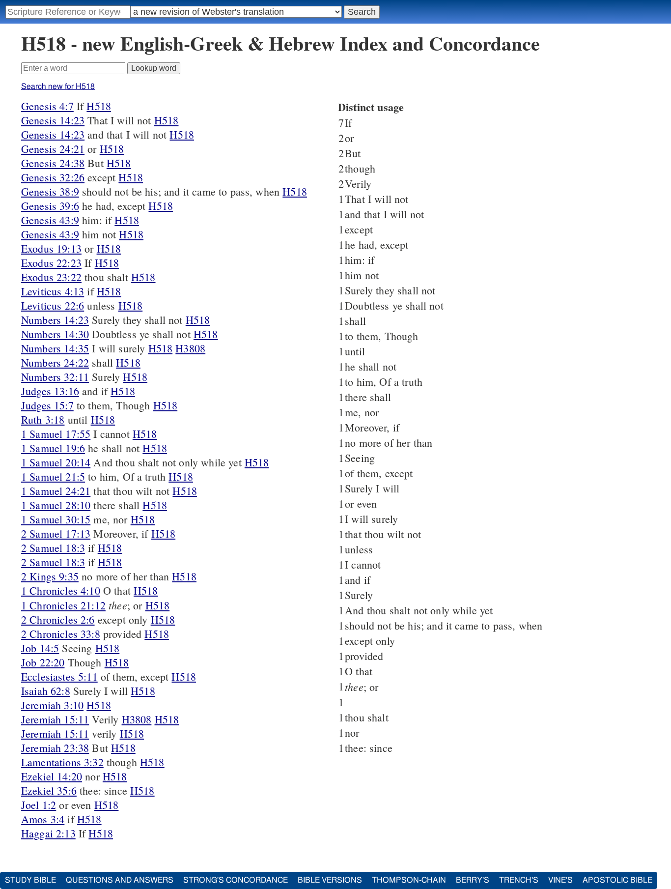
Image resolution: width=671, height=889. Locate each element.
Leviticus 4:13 (52, 291)
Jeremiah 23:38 (55, 748)
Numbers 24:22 (55, 362)
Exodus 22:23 (51, 263)
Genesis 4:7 (47, 106)
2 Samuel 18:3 (53, 548)
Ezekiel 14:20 (51, 776)
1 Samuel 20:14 (55, 462)
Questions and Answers (119, 880)
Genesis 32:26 (52, 177)
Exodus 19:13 (51, 248)
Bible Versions (330, 880)
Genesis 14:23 (52, 120)
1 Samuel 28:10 (55, 505)
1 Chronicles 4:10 (60, 590)
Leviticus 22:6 (52, 305)
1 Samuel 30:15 (55, 519)
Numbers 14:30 (55, 334)
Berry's (472, 880)
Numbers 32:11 (55, 377)
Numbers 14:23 (55, 320)
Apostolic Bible (617, 880)
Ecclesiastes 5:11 (59, 676)
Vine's (560, 880)
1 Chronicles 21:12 (63, 605)
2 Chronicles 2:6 (58, 619)
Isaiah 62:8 (45, 691)
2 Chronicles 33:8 (60, 634)
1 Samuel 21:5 (53, 476)
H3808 (190, 348)
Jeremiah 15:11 (55, 719)
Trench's (518, 880)
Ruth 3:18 (42, 419)
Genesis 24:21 (52, 149)
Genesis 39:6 (50, 206)
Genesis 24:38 (52, 163)
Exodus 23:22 (51, 277)
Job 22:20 (42, 662)
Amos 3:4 (42, 819)
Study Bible (30, 880)
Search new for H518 (58, 86)
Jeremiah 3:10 (52, 705)
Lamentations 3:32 (62, 762)
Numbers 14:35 (55, 348)
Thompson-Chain (409, 880)
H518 (98, 106)
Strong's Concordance (235, 880)
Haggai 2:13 (48, 833)
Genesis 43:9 (50, 220)
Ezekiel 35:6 (49, 790)
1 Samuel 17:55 (55, 434)
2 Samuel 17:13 (55, 533)
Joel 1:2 (38, 805)
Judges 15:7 (47, 405)
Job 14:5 (40, 648)
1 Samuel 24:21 (55, 491)
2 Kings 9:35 (50, 576)
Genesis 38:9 (50, 191)
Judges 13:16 (50, 391)
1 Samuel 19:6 (53, 448)
